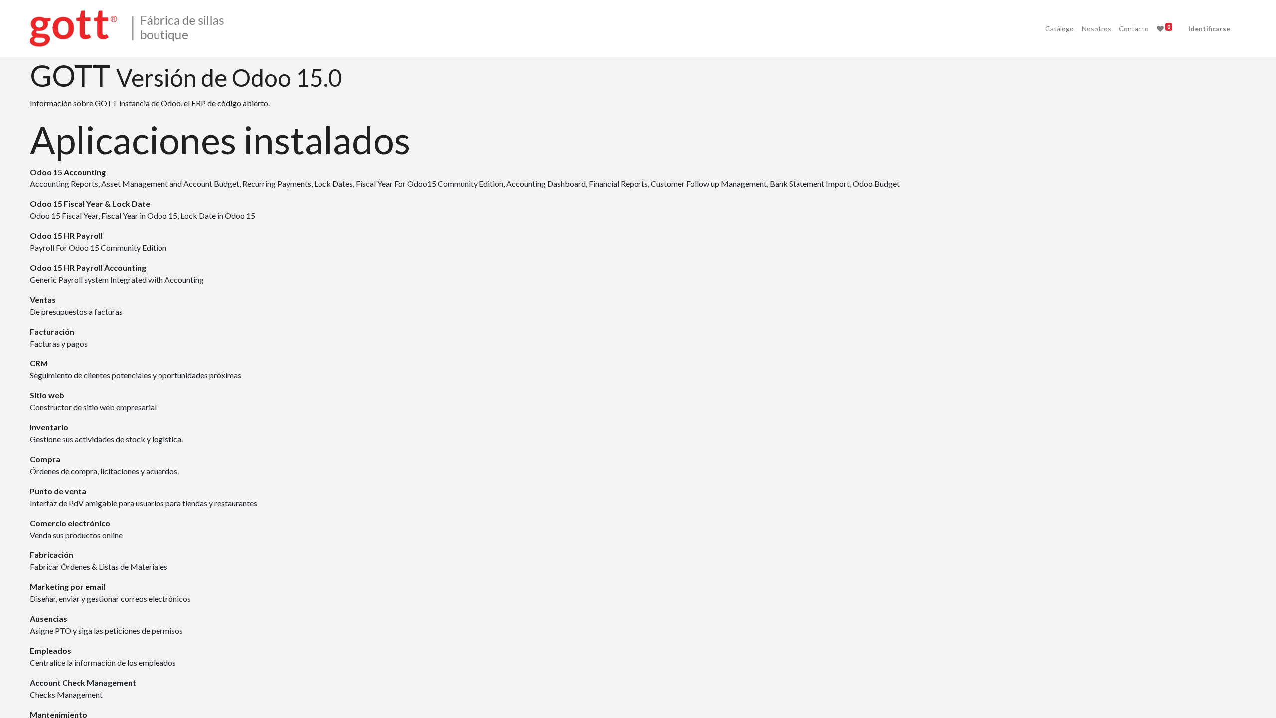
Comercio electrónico (70, 523)
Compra (45, 459)
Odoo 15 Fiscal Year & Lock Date (90, 203)
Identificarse (1209, 28)
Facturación (52, 331)
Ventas (43, 299)
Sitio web (47, 395)
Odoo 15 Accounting (68, 172)
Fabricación (51, 554)
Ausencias (48, 618)
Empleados (50, 650)
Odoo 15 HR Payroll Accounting (88, 267)
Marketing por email (67, 586)
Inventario (49, 427)
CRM (39, 363)
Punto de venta (58, 491)
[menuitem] (1059, 28)
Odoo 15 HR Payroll (66, 235)
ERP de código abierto (229, 103)
